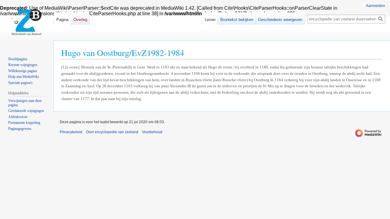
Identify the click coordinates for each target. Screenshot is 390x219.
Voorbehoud (152, 132)
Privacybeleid (71, 132)
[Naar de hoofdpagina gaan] (26, 24)
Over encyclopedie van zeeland (112, 132)
